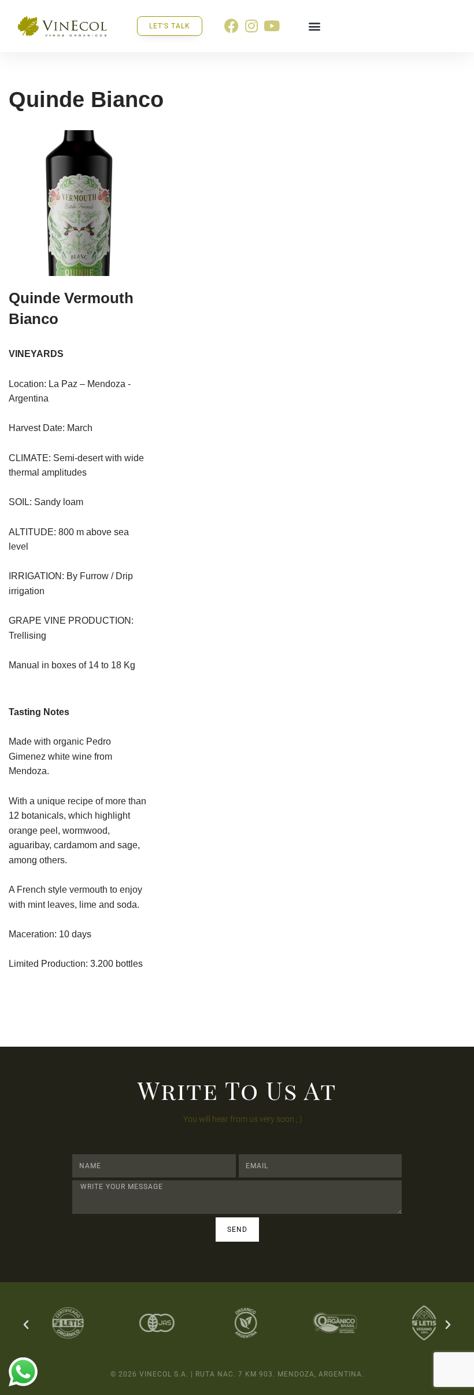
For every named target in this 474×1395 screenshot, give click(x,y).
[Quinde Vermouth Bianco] (79, 202)
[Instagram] (252, 26)
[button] (314, 25)
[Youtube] (272, 26)
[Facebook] (231, 26)
